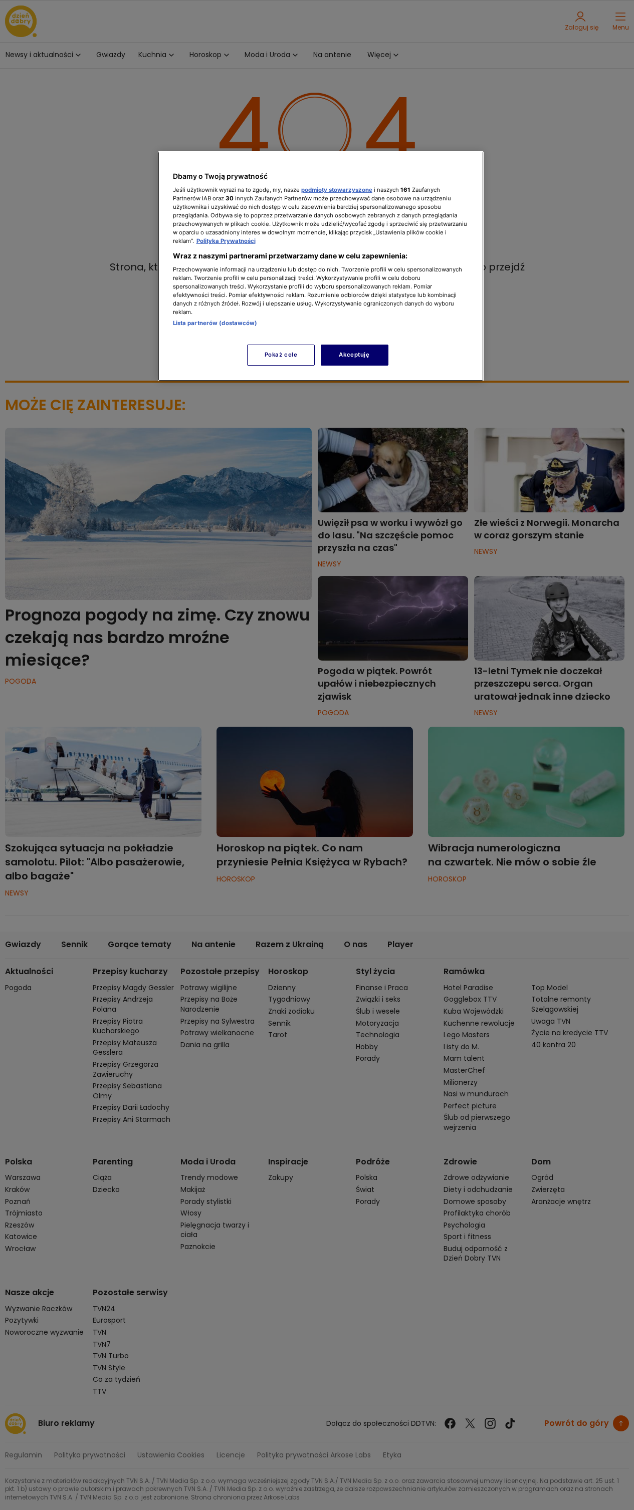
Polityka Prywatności (226, 240)
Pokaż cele (281, 354)
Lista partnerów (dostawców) (215, 323)
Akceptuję (354, 354)
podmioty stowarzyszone (336, 189)
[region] (321, 266)
